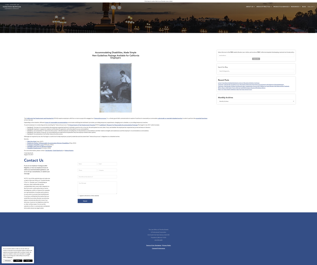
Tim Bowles (48, 150)
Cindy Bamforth (58, 150)
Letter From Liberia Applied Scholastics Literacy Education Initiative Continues (238, 83)
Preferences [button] (9, 257)
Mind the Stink (31, 141)
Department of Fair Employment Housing (82, 125)
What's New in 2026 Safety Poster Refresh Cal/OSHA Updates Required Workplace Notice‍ (241, 88)
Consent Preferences (158, 248)
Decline (18, 260)
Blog (304, 6)
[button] (250, 6)
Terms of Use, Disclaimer (153, 245)
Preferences (8, 260)
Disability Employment (34, 148)
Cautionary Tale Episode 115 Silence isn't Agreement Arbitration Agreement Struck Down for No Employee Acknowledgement (251, 84)
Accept (28, 260)
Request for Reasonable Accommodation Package (122, 125)
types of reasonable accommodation (56, 122)
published (103, 125)
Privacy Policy (166, 245)
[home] (12, 6)
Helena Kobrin (69, 150)
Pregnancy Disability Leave (35, 144)
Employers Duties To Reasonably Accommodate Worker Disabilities (48, 143)
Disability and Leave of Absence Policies (39, 146)
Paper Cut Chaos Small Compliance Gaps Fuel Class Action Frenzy (235, 89)
